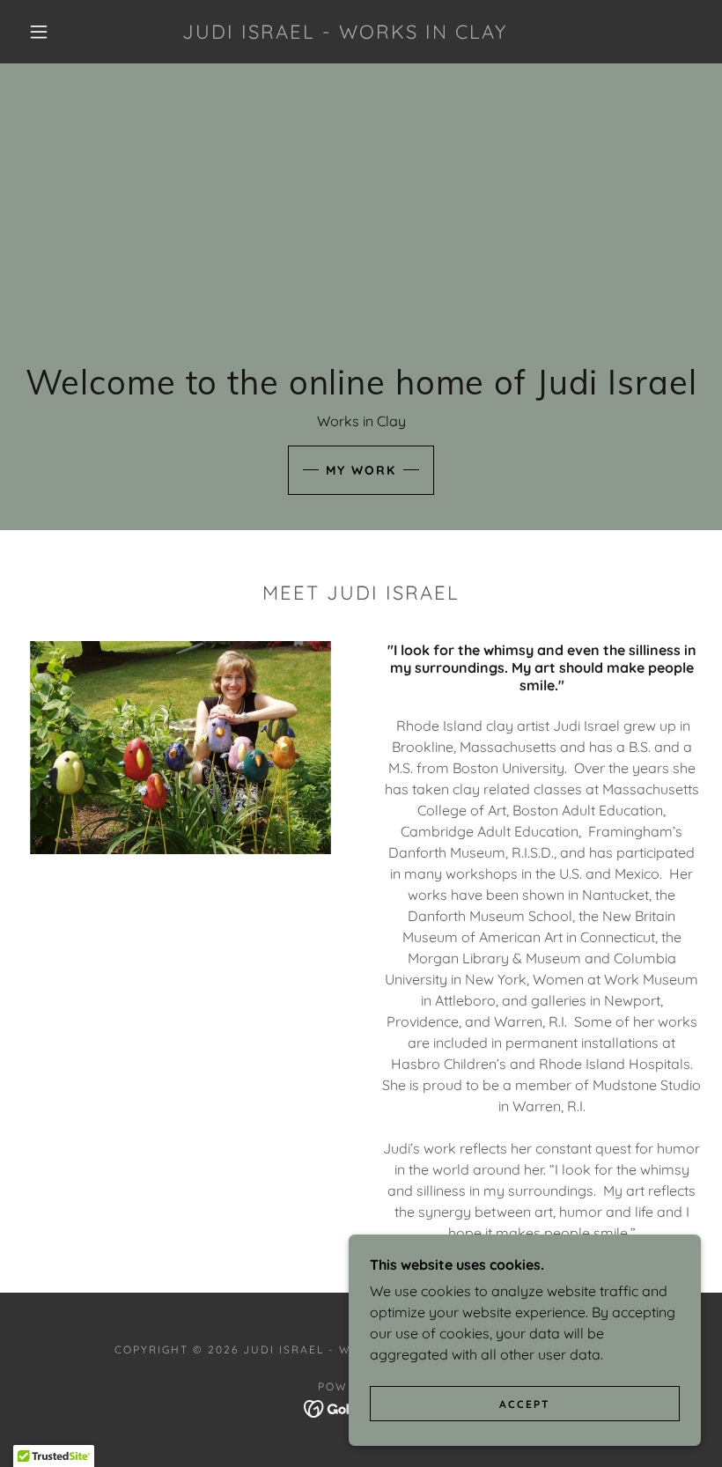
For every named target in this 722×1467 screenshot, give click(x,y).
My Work (361, 470)
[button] (38, 31)
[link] (345, 33)
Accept (524, 1404)
